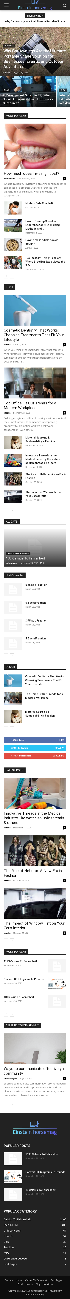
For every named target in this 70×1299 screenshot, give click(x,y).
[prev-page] (6, 276)
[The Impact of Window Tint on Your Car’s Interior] (13, 496)
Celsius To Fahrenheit (18, 554)
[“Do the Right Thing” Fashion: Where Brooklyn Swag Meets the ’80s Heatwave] (13, 262)
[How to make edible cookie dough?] (13, 244)
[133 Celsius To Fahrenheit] (35, 548)
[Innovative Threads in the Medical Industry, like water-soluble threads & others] (13, 460)
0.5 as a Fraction (35, 602)
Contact (9, 1280)
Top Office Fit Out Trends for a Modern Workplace (30, 405)
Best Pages (56, 1280)
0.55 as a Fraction (36, 584)
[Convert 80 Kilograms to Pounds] (57, 983)
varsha (7, 344)
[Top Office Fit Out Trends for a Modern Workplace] (35, 383)
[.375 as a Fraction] (13, 625)
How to (29, 1284)
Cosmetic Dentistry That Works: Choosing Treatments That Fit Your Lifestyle (34, 335)
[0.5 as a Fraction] (13, 607)
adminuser (9, 178)
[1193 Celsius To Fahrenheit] (57, 965)
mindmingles (10, 1078)
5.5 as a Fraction (35, 638)
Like (61, 740)
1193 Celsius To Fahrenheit (20, 961)
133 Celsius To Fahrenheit (25, 558)
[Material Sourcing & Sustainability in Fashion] (13, 442)
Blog (6, 90)
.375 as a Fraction (36, 620)
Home (19, 1280)
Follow (59, 747)
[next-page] (12, 276)
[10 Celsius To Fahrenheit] (57, 1001)
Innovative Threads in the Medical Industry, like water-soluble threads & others (42, 459)
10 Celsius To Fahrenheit (19, 997)
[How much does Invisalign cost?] (35, 146)
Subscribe (58, 755)
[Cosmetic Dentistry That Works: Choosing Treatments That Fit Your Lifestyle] (35, 310)
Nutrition (48, 1284)
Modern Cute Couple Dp (39, 203)
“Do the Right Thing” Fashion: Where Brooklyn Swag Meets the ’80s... (45, 261)
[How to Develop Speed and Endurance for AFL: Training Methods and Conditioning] (13, 225)
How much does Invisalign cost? (31, 173)
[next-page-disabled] (12, 1104)
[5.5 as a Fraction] (13, 643)
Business (9, 46)
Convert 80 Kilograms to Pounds (24, 979)
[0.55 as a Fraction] (13, 589)
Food (20, 1284)
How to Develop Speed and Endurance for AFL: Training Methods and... (42, 225)
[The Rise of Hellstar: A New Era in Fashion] (13, 478)
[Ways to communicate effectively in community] (35, 1048)
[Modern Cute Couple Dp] (13, 208)
